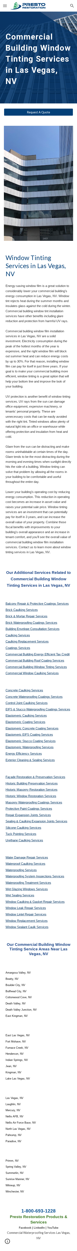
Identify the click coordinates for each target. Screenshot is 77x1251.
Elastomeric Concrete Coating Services (32, 728)
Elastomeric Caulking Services (26, 715)
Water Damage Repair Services (27, 857)
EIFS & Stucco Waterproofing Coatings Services (38, 709)
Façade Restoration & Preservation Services (35, 777)
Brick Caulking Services (22, 610)
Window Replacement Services (27, 920)
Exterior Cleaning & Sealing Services (30, 760)
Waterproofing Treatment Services (28, 882)
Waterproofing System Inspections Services (35, 876)
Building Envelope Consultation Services (33, 629)
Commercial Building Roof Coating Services (35, 660)
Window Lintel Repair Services (26, 914)
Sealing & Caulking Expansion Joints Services (36, 821)
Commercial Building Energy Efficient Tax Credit (38, 654)
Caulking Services (18, 635)
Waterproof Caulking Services (25, 863)
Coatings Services (18, 648)
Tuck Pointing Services (21, 834)
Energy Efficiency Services (24, 753)
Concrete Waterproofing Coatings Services (34, 696)
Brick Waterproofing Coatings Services (31, 622)
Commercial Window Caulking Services (32, 673)
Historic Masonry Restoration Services (31, 789)
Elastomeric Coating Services (25, 722)
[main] (38, 57)
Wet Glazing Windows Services (27, 889)
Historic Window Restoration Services (31, 796)
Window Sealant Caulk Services (27, 927)
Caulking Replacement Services (27, 641)
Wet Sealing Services (20, 895)
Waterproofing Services (21, 870)
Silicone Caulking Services (23, 827)
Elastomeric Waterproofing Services (30, 747)
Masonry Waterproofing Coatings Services (34, 802)
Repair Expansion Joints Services (28, 815)
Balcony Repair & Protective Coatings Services (37, 603)
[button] (5, 5)
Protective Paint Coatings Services (29, 808)
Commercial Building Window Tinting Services (36, 667)
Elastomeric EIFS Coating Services (29, 734)
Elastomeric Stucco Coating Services (31, 741)
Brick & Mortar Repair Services (26, 616)
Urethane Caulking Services (24, 840)
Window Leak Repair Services (26, 908)
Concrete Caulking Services (24, 690)
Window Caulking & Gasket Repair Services (35, 901)
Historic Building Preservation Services (32, 783)
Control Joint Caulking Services (27, 703)
